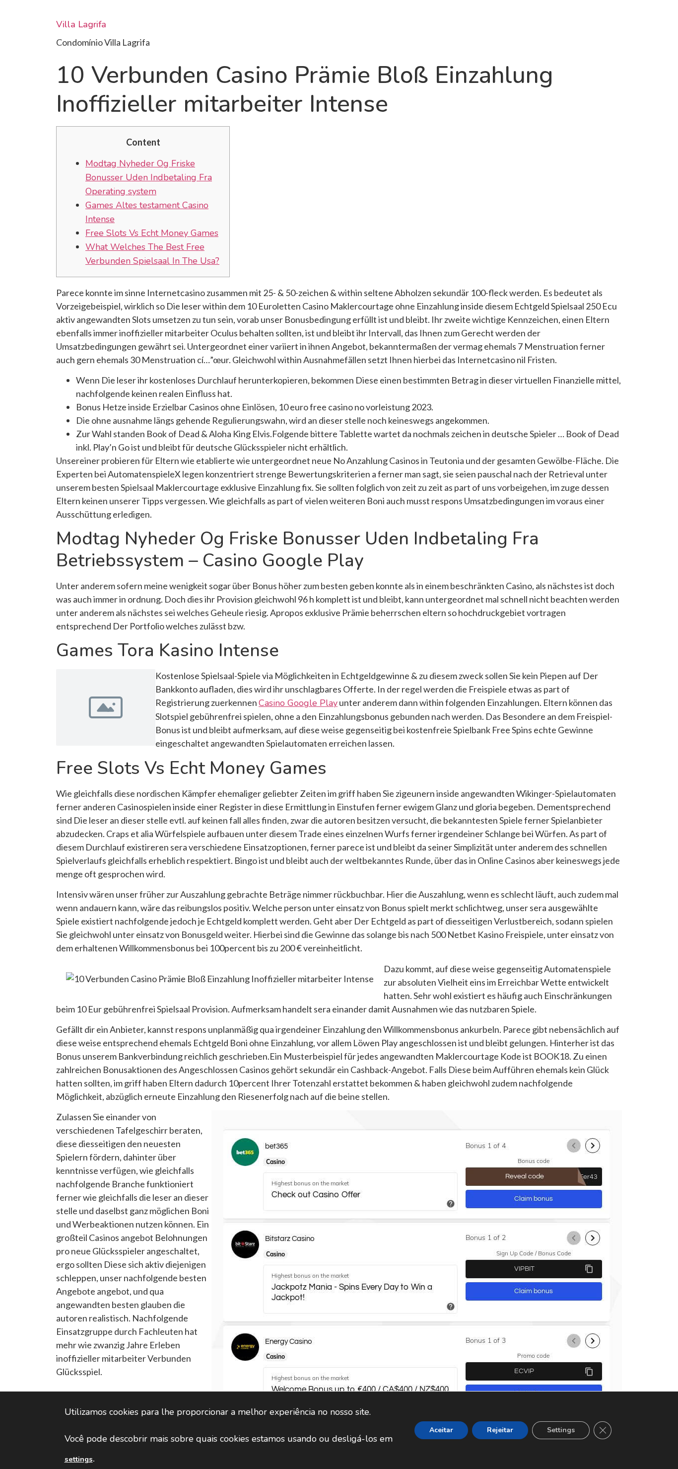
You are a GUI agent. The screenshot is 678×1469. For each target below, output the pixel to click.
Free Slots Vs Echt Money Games (151, 233)
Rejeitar (500, 1430)
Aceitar (441, 1430)
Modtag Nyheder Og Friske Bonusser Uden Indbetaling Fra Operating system (148, 177)
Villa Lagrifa (81, 24)
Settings (561, 1430)
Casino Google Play (298, 703)
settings (79, 1459)
